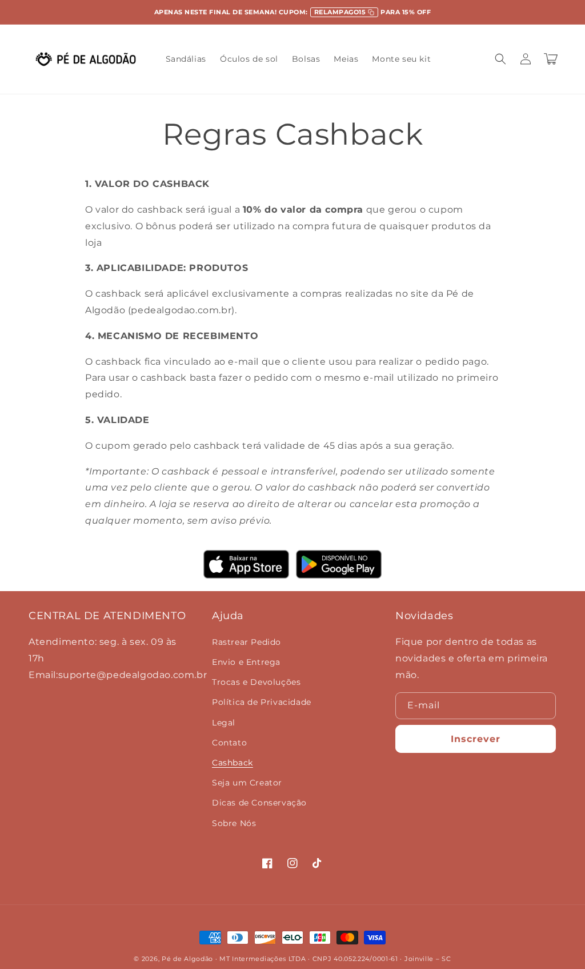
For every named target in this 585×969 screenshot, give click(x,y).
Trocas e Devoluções (256, 682)
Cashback (232, 762)
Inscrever (475, 738)
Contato (229, 742)
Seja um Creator (247, 782)
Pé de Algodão (187, 959)
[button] (500, 58)
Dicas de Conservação (259, 802)
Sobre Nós (234, 823)
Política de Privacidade (261, 702)
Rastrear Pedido (246, 642)
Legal (223, 722)
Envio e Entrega (246, 662)
